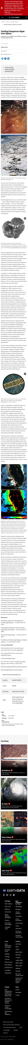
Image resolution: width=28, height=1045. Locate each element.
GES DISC (20, 650)
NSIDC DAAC (19, 963)
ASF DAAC (18, 944)
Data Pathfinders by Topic (19, 902)
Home (3, 21)
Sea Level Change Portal (19, 974)
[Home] (15, 17)
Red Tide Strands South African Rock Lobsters (14, 666)
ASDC (17, 947)
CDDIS (17, 949)
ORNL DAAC (19, 965)
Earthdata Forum (7, 950)
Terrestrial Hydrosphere (19, 936)
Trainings (7, 956)
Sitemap (16, 1030)
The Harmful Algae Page (8, 634)
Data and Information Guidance (11, 1024)
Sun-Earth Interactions (19, 932)
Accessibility (6, 1030)
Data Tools (8, 906)
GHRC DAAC (19, 952)
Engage (7, 987)
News (17, 987)
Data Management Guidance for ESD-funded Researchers (8, 992)
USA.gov (5, 1033)
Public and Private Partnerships (8, 1007)
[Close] (26, 8)
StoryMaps (8, 970)
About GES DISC (9, 69)
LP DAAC (18, 957)
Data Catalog (8, 903)
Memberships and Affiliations (8, 1013)
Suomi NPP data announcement (13, 14)
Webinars (7, 954)
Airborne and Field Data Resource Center (19, 980)
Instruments (8, 912)
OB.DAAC (18, 968)
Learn (6, 941)
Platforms (7, 909)
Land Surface (19, 923)
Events (17, 989)
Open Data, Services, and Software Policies (8, 1001)
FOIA (20, 1027)
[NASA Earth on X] (10, 895)
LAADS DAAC (19, 960)
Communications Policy (9, 1027)
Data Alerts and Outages (8, 923)
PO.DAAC (18, 971)
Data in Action (8, 962)
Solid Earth (18, 928)
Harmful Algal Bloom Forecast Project (17, 247)
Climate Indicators (18, 912)
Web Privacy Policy (8, 1022)
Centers (18, 941)
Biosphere (18, 909)
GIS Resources (8, 967)
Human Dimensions (19, 919)
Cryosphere (19, 916)
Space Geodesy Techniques (8, 916)
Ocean (17, 926)
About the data (9, 67)
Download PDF (9, 71)
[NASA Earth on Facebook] (4, 895)
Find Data (7, 901)
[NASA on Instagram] (7, 895)
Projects (7, 920)
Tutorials (7, 959)
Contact (18, 995)
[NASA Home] (10, 17)
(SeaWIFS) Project (6, 655)
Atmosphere (19, 906)
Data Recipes (8, 965)
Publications (8, 973)
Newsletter (18, 992)
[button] (14, 138)
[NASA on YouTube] (14, 895)
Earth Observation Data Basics (8, 945)
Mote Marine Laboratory (6, 179)
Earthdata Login (7, 927)
